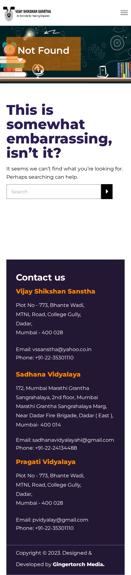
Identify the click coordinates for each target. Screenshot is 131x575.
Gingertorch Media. (79, 564)
